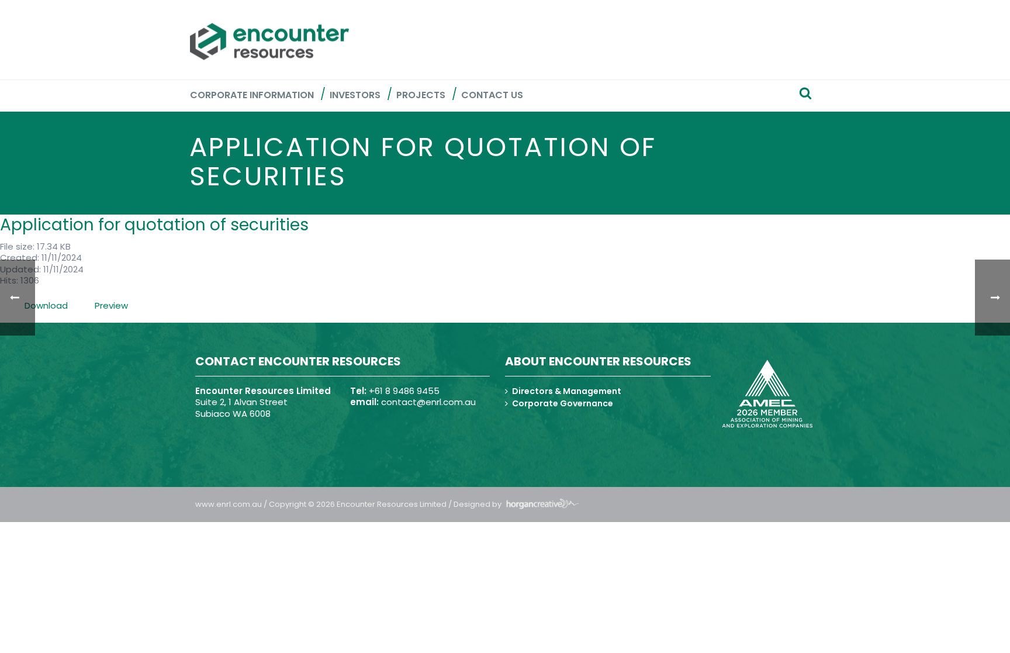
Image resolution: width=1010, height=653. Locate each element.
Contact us (492, 95)
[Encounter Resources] (269, 41)
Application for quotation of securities (154, 224)
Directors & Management (566, 391)
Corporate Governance (562, 403)
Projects (420, 95)
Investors (355, 95)
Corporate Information (252, 95)
